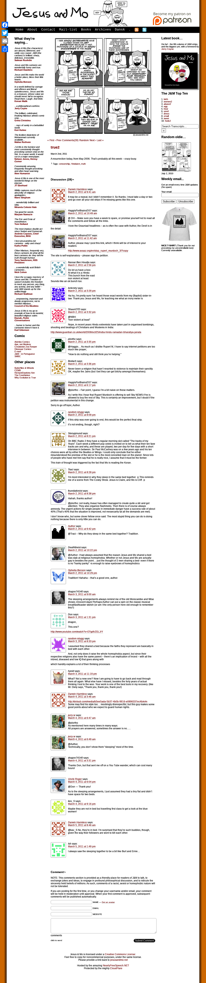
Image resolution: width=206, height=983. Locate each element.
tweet (166, 118)
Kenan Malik (20, 101)
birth (166, 99)
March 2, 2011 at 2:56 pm (82, 265)
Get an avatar (108, 902)
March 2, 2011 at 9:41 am (82, 192)
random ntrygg (76, 412)
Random (84, 140)
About (32, 30)
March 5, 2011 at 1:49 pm (82, 846)
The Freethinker (22, 375)
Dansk (120, 30)
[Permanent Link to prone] (176, 171)
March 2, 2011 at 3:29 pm (82, 290)
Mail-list (68, 30)
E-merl (17, 351)
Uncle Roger (75, 779)
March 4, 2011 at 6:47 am (82, 718)
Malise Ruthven (22, 142)
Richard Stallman (23, 294)
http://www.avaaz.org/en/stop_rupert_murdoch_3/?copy (98, 250)
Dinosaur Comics (22, 349)
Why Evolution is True (25, 377)
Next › (93, 140)
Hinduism (75, 164)
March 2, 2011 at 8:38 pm (82, 493)
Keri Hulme (20, 130)
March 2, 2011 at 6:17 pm (82, 385)
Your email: (166, 191)
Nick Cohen (20, 272)
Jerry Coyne (167, 49)
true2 (55, 147)
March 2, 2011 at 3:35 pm (82, 341)
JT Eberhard (20, 185)
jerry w (71, 715)
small (166, 116)
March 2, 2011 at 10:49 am (82, 213)
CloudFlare (116, 968)
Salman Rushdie (23, 60)
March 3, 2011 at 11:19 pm (82, 673)
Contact (48, 30)
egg (165, 106)
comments (56, 935)
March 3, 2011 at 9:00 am (82, 594)
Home (19, 30)
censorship (64, 164)
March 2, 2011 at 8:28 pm (82, 472)
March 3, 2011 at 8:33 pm (82, 641)
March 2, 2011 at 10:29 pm (82, 573)
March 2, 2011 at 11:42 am (82, 238)
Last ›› (100, 140)
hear (166, 109)
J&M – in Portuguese (24, 354)
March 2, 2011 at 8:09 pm (82, 415)
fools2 (168, 121)
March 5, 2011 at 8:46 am (82, 825)
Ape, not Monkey (22, 344)
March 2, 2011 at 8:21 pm (82, 436)
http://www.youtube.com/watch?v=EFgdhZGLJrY (77, 631)
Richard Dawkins (23, 70)
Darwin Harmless (77, 189)
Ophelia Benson (77, 570)
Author (71, 526)
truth (83, 164)
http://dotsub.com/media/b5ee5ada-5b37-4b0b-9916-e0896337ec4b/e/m (107, 701)
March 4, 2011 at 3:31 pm (82, 760)
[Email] (5, 41)
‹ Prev (58, 140)
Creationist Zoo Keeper (25, 346)
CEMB (17, 370)
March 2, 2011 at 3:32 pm (82, 312)
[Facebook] (5, 25)
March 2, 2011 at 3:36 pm (82, 364)
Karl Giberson (21, 330)
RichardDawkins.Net (24, 373)
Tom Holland (21, 224)
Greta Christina (22, 120)
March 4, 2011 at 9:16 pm (82, 804)
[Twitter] (5, 33)
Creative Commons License (120, 954)
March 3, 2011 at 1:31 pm (82, 617)
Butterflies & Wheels (24, 368)
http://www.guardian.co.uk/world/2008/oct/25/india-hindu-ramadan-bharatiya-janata (96, 332)
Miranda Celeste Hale (25, 207)
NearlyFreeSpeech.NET (116, 965)
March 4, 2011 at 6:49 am (82, 739)
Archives (103, 30)
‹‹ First (50, 140)
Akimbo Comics (22, 342)
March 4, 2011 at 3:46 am (82, 696)
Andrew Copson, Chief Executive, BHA (26, 234)
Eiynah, (22, 319)
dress (166, 113)
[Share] (5, 49)
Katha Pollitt (21, 245)
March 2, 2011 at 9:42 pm (82, 529)
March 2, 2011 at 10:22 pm (82, 550)
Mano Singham (22, 197)
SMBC (17, 356)
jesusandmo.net (119, 960)
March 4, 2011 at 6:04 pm (82, 781)
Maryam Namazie (23, 214)
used (166, 111)
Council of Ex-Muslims (26, 306)
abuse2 (167, 104)
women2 (168, 101)
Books (86, 30)
